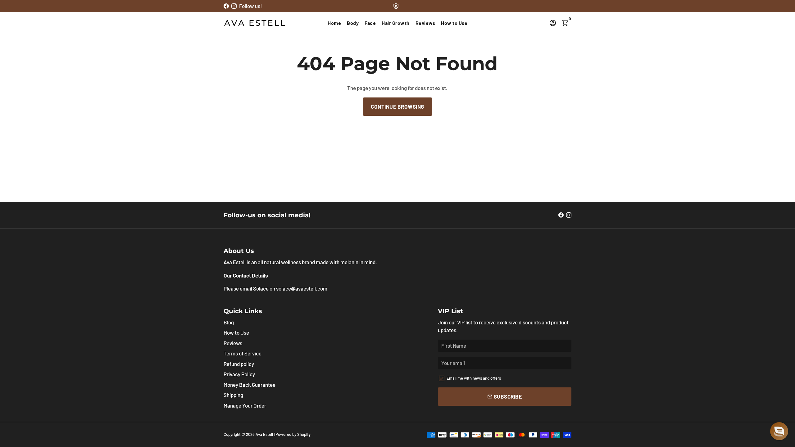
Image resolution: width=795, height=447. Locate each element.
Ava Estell (264, 434)
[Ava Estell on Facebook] (226, 6)
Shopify (304, 434)
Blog (229, 322)
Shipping (233, 395)
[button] (779, 431)
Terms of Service (242, 353)
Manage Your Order (245, 405)
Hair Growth (396, 23)
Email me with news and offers (474, 378)
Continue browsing (397, 106)
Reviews (425, 23)
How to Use (454, 23)
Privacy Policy (239, 374)
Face (370, 23)
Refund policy (239, 364)
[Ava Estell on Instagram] (234, 6)
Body (353, 23)
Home (334, 23)
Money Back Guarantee (249, 385)
